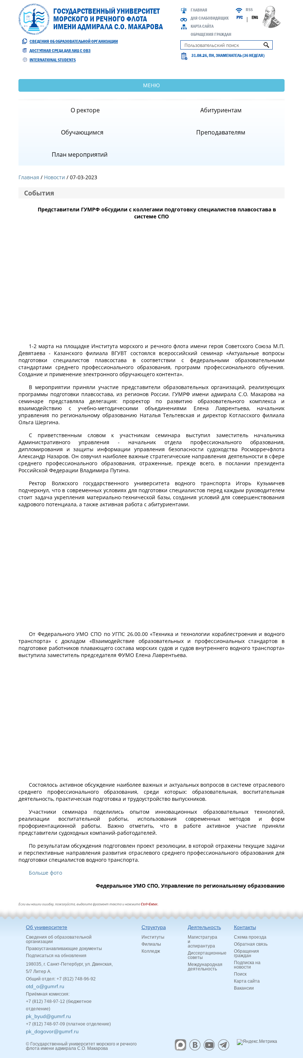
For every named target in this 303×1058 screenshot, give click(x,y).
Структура (154, 927)
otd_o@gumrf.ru (45, 986)
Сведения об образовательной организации (74, 41)
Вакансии (244, 988)
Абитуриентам (221, 110)
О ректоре (85, 110)
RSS (249, 9)
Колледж (151, 951)
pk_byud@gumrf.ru (48, 1016)
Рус (239, 17)
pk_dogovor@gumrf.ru (52, 1031)
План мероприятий (80, 154)
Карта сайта (202, 26)
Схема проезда (250, 937)
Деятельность (204, 927)
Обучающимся (82, 132)
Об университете (46, 927)
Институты (153, 937)
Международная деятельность (205, 967)
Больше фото (45, 872)
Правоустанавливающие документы (64, 948)
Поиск (240, 974)
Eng (255, 17)
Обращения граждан (211, 34)
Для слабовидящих (210, 18)
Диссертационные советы (207, 955)
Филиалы (151, 944)
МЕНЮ (151, 85)
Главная (199, 10)
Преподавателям (220, 132)
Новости (54, 177)
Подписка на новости (247, 965)
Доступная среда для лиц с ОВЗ (60, 50)
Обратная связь (251, 944)
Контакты (245, 927)
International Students (53, 59)
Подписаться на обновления (56, 955)
